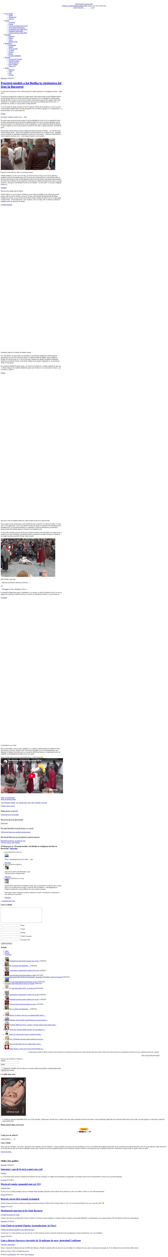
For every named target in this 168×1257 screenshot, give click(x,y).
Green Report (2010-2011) (17, 27)
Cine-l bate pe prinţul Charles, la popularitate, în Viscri (28, 1225)
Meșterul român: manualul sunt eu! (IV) (21, 1184)
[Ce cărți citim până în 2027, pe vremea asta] (7, 988)
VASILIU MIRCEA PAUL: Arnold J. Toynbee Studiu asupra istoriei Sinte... (32, 1025)
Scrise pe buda (13, 49)
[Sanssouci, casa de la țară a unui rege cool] (3, 1173)
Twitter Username (26, 936)
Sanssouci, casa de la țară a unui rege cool (21, 1169)
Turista (7, 68)
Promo (11, 54)
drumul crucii (23, 803)
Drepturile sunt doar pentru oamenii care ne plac (24, 961)
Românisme (12, 45)
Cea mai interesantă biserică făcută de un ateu (23, 982)
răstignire (38, 803)
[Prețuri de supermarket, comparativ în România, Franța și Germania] (13, 977)
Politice (11, 38)
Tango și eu (12, 66)
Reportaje (11, 70)
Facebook (86, 4)
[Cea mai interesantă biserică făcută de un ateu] (7, 982)
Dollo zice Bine (78, 6)
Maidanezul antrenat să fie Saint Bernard (21, 1210)
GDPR (11, 15)
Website (23, 932)
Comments (8, 954)
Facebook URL (25, 940)
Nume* (3, 1060)
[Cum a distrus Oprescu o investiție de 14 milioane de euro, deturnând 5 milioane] (8, 1244)
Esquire (11, 24)
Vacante (11, 75)
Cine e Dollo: (9, 13)
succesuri (44, 803)
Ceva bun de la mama (15, 59)
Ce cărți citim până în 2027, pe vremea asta (22, 988)
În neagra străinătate (15, 56)
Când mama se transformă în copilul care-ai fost (24, 970)
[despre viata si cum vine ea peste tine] (68, 6)
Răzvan (31, 1254)
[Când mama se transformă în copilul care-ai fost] (7, 970)
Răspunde (8, 863)
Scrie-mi (11, 19)
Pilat (33, 803)
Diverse (11, 52)
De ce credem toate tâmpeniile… (19, 966)
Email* (3, 1064)
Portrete (11, 47)
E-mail (23, 929)
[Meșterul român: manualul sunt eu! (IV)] (5, 1188)
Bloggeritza (8, 43)
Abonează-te (12, 17)
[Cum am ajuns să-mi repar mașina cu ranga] (7, 975)
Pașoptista (8, 34)
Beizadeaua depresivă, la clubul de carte (13, 841)
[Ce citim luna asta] (13, 1116)
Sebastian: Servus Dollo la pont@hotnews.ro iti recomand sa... (28, 1020)
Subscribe (14, 848)
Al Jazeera (12, 22)
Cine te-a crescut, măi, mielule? (10, 842)
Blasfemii (11, 36)
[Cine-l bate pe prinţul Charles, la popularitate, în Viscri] (17, 1229)
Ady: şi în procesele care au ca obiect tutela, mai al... (25, 1044)
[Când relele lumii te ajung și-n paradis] (8, 983)
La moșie (11, 50)
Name (22, 925)
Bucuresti (7, 803)
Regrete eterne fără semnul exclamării (20, 1199)
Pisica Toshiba (13, 64)
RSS (91, 4)
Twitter (81, 4)
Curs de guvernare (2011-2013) (18, 26)
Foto (10, 73)
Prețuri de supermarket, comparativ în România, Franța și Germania (41, 977)
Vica (25, 1254)
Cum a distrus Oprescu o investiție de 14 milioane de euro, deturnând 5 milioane (41, 1240)
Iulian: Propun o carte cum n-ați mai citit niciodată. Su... (26, 1049)
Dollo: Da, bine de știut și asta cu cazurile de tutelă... (25, 1034)
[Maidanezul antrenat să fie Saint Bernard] (10, 1215)
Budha (13, 803)
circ (17, 803)
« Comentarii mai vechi (8, 901)
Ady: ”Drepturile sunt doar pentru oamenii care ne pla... (26, 1039)
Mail (76, 4)
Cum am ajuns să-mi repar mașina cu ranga (22, 975)
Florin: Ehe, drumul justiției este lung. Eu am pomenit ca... (27, 1029)
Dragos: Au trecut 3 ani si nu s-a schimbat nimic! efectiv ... (27, 1015)
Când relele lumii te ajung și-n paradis (22, 983)
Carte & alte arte (14, 63)
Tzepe (10, 40)
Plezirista (7, 57)
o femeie (7, 878)
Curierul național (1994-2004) (18, 33)
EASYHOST (11, 1254)
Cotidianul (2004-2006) (16, 31)
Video (10, 71)
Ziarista (7, 20)
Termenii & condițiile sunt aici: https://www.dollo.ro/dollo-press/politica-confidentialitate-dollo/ (32, 1068)
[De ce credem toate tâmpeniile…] (7, 966)
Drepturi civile (13, 41)
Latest (6, 951)
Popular (7, 953)
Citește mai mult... (6, 1152)
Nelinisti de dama (14, 61)
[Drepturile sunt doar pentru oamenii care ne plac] (7, 961)
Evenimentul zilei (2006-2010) (18, 29)
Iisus (29, 803)
